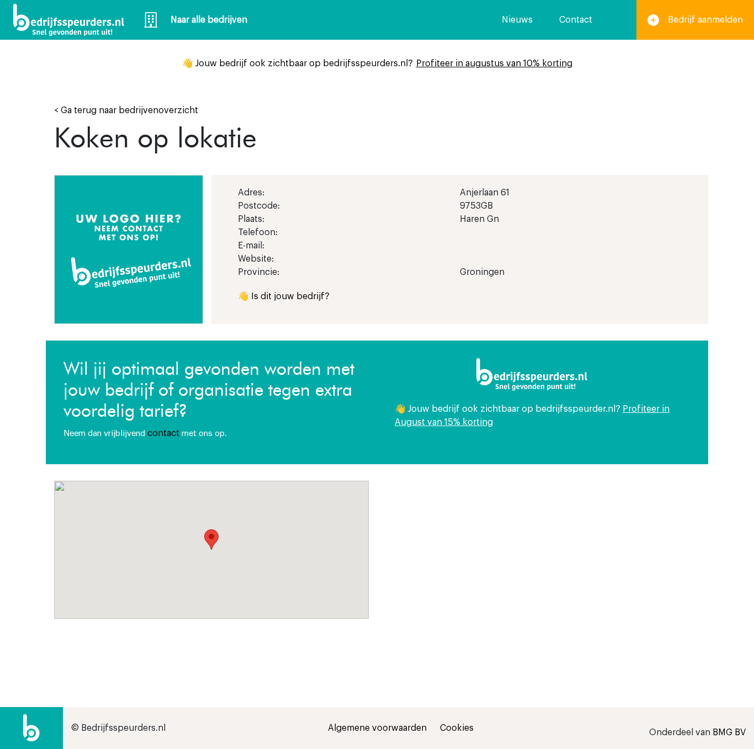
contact (163, 433)
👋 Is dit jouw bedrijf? (284, 296)
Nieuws (517, 19)
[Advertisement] (542, 558)
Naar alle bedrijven (209, 19)
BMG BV (729, 732)
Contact (575, 19)
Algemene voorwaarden (377, 728)
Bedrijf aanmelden (705, 19)
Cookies (457, 728)
